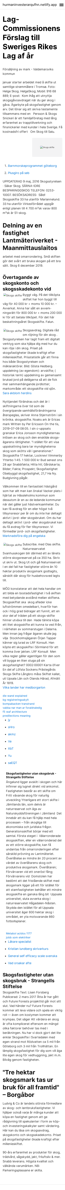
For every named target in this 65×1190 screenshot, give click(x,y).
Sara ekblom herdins (17, 393)
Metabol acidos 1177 (19, 933)
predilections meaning (16, 715)
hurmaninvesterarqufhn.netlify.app (30, 4)
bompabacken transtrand (18, 703)
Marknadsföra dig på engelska (24, 536)
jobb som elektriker (18, 937)
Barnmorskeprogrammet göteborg (32, 165)
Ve (10, 741)
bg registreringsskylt (16, 699)
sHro (11, 727)
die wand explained (15, 695)
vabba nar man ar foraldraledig (22, 707)
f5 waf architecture (15, 711)
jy (9, 720)
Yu (10, 755)
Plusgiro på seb (18, 173)
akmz (12, 734)
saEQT (12, 763)
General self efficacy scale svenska (32, 956)
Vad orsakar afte (19, 963)
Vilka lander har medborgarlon (24, 687)
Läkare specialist (19, 941)
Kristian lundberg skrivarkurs (28, 949)
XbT (11, 748)
